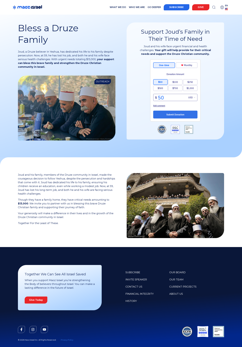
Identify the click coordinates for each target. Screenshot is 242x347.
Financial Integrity (139, 293)
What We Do (118, 7)
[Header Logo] (27, 7)
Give (201, 7)
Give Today (36, 300)
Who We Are (137, 7)
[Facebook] (21, 329)
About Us (176, 293)
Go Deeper (154, 7)
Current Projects (182, 286)
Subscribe (176, 7)
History (131, 301)
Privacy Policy (67, 340)
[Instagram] (32, 329)
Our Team (176, 279)
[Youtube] (44, 329)
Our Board (177, 272)
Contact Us (133, 286)
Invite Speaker (136, 279)
